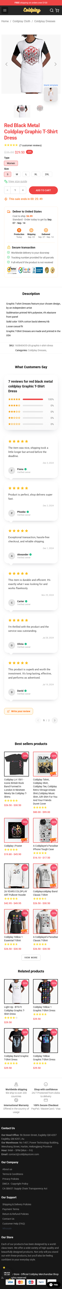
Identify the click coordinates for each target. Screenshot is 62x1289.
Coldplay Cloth (21, 21)
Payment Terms (10, 1209)
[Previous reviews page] (38, 720)
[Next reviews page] (55, 720)
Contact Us (8, 1218)
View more (31, 957)
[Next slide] (55, 64)
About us (7, 1169)
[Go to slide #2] (40, 111)
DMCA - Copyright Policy (15, 1183)
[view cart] (57, 10)
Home (5, 21)
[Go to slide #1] (22, 111)
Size (6, 168)
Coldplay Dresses (44, 21)
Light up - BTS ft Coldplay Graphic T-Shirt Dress (14, 1010)
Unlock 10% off (7, 1274)
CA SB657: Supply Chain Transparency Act (24, 1188)
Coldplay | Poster (13, 845)
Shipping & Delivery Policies (16, 1204)
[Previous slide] (6, 64)
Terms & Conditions (12, 1174)
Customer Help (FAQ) (13, 1223)
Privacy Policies (10, 1179)
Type (6, 157)
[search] (52, 10)
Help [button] (56, 1284)
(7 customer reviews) (30, 145)
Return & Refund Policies (15, 1214)
